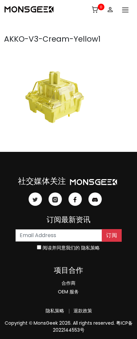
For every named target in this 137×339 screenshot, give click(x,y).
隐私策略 (90, 247)
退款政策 (82, 310)
